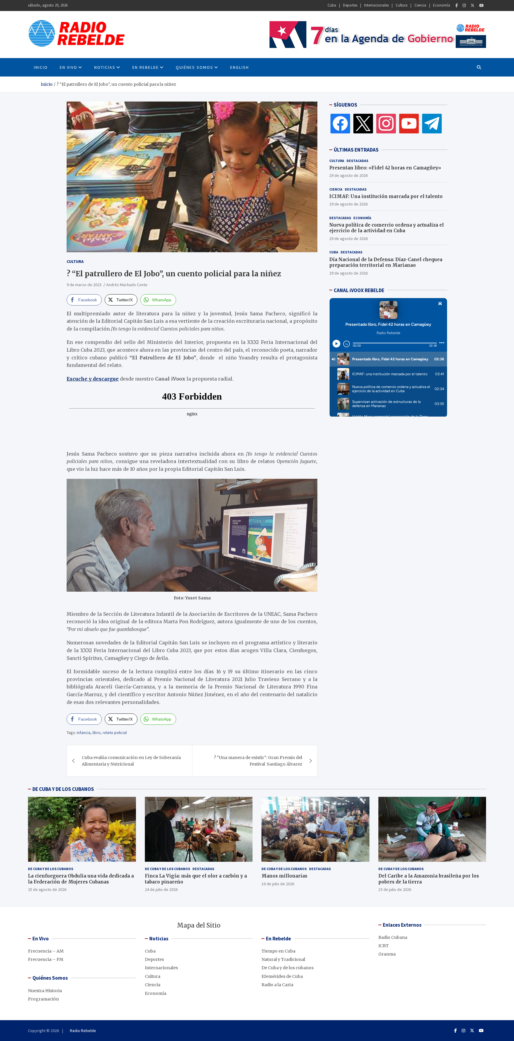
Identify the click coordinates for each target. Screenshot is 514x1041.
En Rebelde (145, 67)
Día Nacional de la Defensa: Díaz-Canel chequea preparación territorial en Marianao (385, 262)
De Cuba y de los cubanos (50, 869)
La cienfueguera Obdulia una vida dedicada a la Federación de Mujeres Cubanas (81, 879)
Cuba (331, 5)
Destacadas (357, 160)
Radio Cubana (392, 937)
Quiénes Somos (194, 67)
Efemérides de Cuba (282, 976)
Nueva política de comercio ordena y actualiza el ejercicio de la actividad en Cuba (386, 227)
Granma (387, 954)
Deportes (350, 5)
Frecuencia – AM (46, 951)
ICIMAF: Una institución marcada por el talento (386, 196)
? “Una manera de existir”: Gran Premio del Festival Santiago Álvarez (258, 761)
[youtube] (409, 123)
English (239, 67)
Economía (441, 5)
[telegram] (432, 123)
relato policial (115, 732)
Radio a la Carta (277, 984)
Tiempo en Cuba (278, 951)
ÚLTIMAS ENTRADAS (356, 150)
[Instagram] (464, 5)
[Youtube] (481, 5)
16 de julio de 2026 (277, 883)
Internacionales (376, 5)
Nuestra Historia (45, 990)
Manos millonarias (284, 876)
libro (97, 732)
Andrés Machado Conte (127, 284)
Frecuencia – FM (45, 959)
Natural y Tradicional (283, 959)
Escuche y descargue (93, 379)
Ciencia (420, 5)
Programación (43, 999)
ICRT (383, 945)
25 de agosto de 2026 (47, 889)
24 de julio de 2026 (161, 889)
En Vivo (68, 67)
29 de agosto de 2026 (348, 175)
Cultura (402, 5)
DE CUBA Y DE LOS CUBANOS (63, 789)
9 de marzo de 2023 (84, 284)
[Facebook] (456, 5)
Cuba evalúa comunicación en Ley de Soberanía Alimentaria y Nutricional (131, 761)
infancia (83, 732)
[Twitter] (472, 5)
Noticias (104, 67)
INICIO (41, 67)
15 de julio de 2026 (394, 889)
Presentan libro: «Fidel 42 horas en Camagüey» (385, 167)
